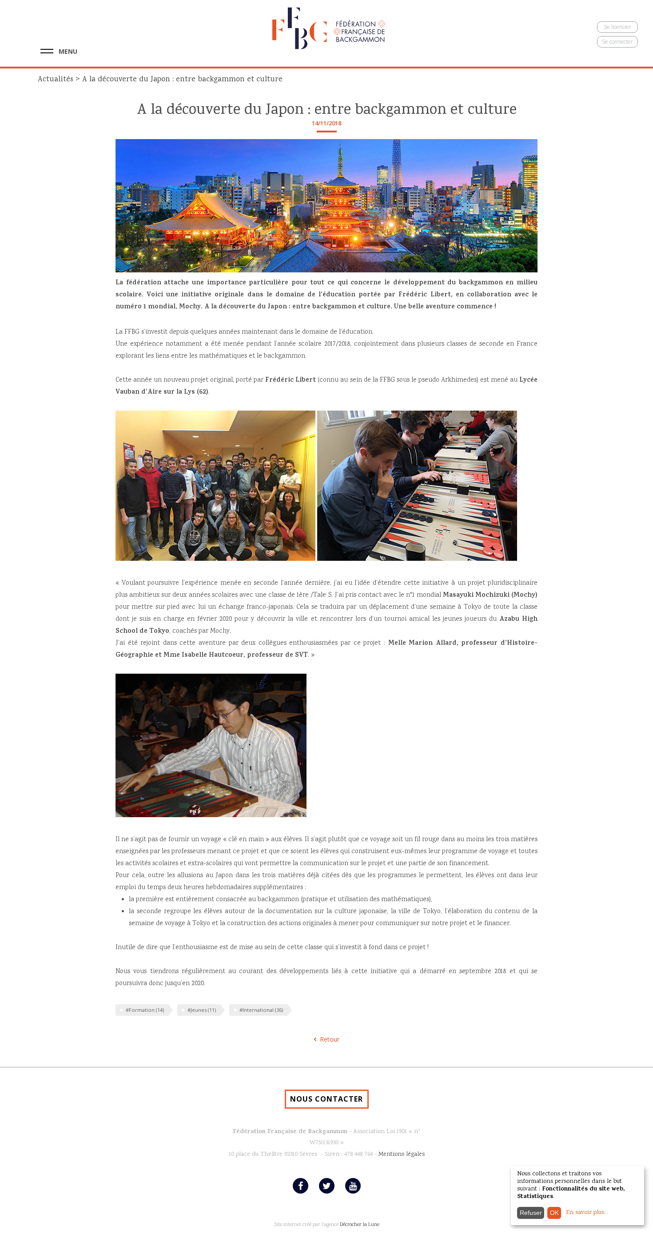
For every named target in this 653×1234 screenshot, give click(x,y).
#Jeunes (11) (201, 1009)
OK (554, 1212)
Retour (329, 1039)
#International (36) (261, 1009)
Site (278, 1225)
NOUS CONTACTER (326, 1099)
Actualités (55, 79)
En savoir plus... (587, 1212)
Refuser (531, 1212)
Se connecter (617, 41)
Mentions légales (401, 1154)
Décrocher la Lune (359, 1225)
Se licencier (617, 27)
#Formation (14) (145, 1009)
